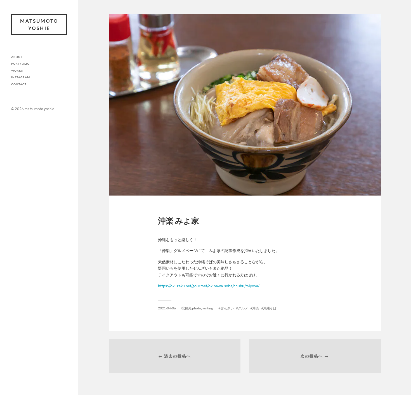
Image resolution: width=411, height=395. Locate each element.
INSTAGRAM (20, 77)
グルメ (243, 308)
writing (207, 308)
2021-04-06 (167, 308)
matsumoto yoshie (39, 24)
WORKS (17, 70)
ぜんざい (227, 308)
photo (196, 308)
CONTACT (19, 84)
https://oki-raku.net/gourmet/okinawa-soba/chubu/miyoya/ (208, 285)
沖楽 (255, 308)
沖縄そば (270, 308)
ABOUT (16, 56)
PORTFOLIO (20, 63)
